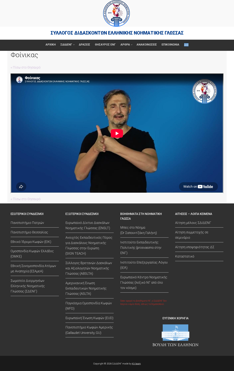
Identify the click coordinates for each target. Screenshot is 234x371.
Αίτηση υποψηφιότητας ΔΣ (194, 247)
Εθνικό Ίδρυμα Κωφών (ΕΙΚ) (31, 242)
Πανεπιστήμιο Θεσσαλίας (29, 232)
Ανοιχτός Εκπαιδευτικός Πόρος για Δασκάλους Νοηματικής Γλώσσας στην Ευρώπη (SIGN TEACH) (88, 245)
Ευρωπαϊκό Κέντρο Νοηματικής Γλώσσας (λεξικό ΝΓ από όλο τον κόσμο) (143, 282)
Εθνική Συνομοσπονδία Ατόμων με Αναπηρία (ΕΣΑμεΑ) (33, 268)
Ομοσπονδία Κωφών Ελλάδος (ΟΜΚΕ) (32, 253)
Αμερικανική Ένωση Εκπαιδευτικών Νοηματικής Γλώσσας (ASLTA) (86, 288)
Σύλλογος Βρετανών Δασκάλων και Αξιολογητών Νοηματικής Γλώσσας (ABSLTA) (88, 268)
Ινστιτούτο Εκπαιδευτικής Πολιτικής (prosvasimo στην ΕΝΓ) (140, 247)
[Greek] (186, 45)
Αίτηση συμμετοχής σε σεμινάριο (191, 234)
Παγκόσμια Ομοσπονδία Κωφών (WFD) (88, 305)
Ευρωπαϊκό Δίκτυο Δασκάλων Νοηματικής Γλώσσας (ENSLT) (87, 225)
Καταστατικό (184, 256)
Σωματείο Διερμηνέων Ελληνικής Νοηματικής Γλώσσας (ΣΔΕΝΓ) (28, 286)
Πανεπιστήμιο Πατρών (27, 223)
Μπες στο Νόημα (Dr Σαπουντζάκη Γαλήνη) (138, 230)
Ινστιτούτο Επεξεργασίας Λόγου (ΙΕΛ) (144, 265)
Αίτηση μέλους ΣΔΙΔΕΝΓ (193, 223)
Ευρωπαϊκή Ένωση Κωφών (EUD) (89, 318)
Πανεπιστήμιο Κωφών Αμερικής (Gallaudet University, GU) (89, 329)
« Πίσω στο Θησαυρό (26, 67)
